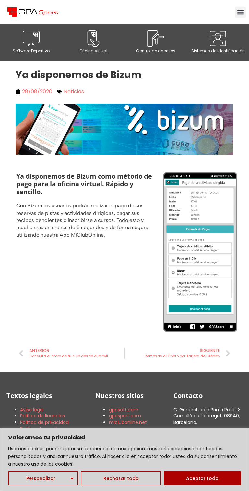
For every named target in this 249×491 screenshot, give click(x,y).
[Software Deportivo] (31, 38)
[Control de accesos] (155, 38)
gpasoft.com (123, 409)
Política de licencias (42, 416)
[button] (240, 12)
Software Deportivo (31, 50)
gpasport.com (125, 416)
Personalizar (40, 478)
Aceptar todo (202, 478)
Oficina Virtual (93, 50)
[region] (124, 459)
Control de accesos (155, 50)
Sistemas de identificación (218, 50)
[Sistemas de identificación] (218, 38)
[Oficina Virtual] (93, 38)
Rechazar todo (121, 478)
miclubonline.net (128, 422)
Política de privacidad (44, 422)
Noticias (74, 91)
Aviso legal (32, 409)
